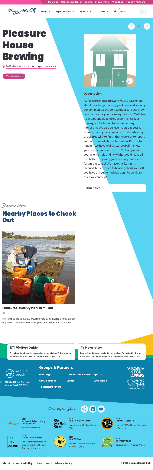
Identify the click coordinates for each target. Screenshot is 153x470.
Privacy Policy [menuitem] (63, 463)
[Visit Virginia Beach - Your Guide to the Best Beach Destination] (22, 11)
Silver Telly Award (32, 436)
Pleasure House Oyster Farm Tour (27, 308)
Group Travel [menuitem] (47, 380)
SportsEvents (123, 439)
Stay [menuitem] (44, 11)
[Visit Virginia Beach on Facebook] (92, 409)
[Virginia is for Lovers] (136, 372)
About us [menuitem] (8, 463)
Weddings (117, 1)
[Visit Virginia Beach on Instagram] (84, 409)
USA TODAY (75, 438)
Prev (131, 26)
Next (147, 26)
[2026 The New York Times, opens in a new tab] (60, 423)
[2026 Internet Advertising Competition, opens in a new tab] (13, 423)
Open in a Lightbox (129, 81)
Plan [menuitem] (116, 11)
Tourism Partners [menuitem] (50, 387)
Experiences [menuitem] (63, 11)
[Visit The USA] (136, 384)
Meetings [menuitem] (45, 374)
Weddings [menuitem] (100, 380)
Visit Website (13, 76)
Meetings (53, 1)
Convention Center (71, 1)
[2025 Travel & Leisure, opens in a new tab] (107, 423)
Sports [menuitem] (98, 374)
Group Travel (102, 1)
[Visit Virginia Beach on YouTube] (101, 409)
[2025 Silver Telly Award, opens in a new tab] (13, 442)
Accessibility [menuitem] (24, 463)
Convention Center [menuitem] (78, 374)
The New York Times (80, 419)
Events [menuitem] (84, 11)
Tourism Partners (135, 1)
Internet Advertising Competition (33, 421)
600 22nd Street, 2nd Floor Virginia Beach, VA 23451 (17, 383)
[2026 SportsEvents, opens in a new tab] (107, 442)
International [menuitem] (43, 463)
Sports (88, 1)
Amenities (93, 188)
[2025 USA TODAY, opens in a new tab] (60, 442)
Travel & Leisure (124, 419)
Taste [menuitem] (101, 11)
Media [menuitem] (70, 380)
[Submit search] (141, 11)
